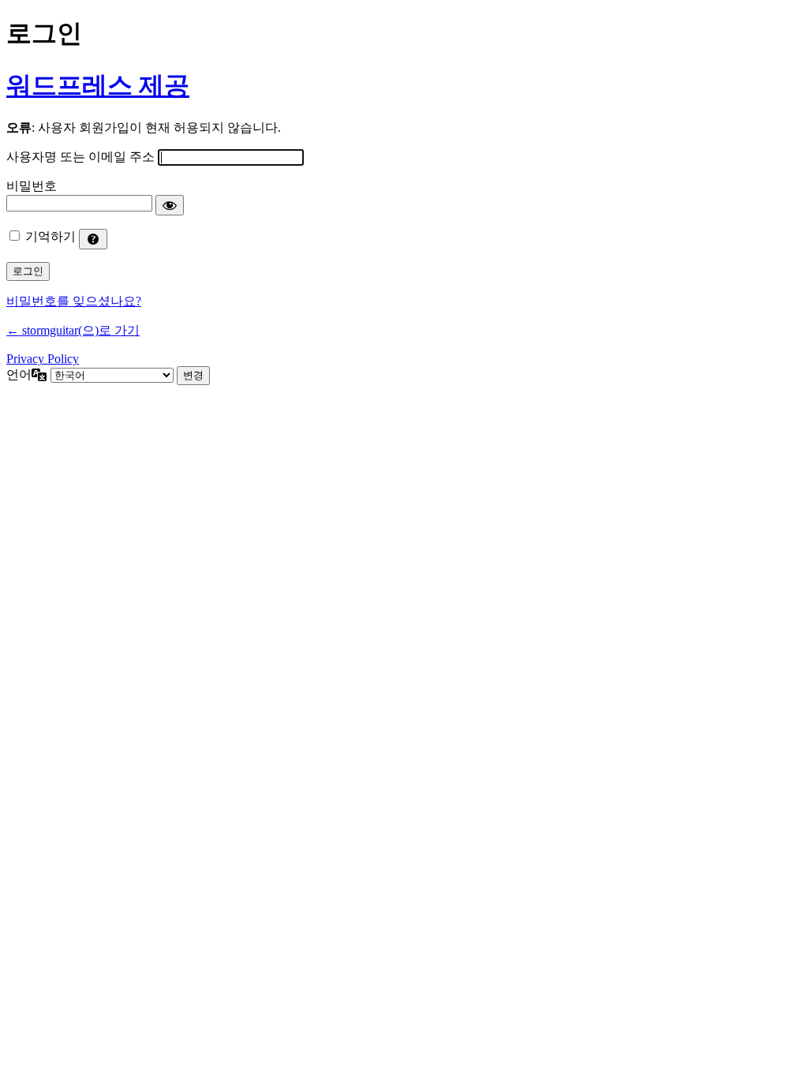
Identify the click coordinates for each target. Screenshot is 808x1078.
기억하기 (50, 236)
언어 (19, 374)
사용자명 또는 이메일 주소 (80, 156)
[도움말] (93, 239)
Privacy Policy (42, 358)
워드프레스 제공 (97, 85)
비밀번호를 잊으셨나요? (73, 301)
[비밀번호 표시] (169, 205)
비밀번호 (31, 186)
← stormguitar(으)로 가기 (73, 330)
